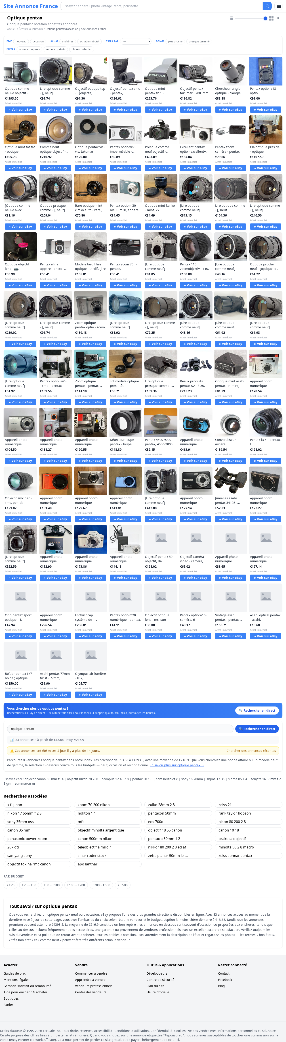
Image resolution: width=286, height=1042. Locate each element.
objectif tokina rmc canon (29, 864)
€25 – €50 (29, 885)
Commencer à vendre (91, 973)
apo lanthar (87, 864)
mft (81, 821)
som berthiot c (167, 779)
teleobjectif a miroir (94, 847)
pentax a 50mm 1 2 (164, 838)
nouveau (21, 41)
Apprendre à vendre (90, 979)
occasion (38, 41)
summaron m (25, 783)
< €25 (10, 885)
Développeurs (157, 973)
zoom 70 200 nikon (94, 804)
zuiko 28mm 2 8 (161, 804)
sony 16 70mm (192, 779)
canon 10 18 (229, 830)
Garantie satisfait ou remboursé (27, 986)
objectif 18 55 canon (165, 830)
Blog (221, 986)
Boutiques (11, 998)
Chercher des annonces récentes (251, 750)
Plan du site (155, 986)
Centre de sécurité (160, 979)
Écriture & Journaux (31, 29)
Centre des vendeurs (90, 992)
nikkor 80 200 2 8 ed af (167, 847)
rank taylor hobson (235, 813)
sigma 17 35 (215, 779)
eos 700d (155, 821)
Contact (223, 973)
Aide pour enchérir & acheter (25, 992)
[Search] (267, 6)
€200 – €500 (101, 885)
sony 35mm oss (20, 821)
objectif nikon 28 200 (82, 779)
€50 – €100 (52, 885)
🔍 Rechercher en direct (257, 729)
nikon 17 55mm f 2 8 (24, 813)
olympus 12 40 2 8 (115, 779)
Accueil (11, 29)
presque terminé (199, 41)
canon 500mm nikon (95, 838)
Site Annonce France (31, 6)
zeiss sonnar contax (235, 855)
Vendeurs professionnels (93, 986)
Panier (8, 1004)
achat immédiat (89, 41)
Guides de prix (14, 973)
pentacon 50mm (162, 813)
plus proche (175, 41)
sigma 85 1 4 (237, 779)
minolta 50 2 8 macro (236, 847)
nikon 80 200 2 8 (232, 821)
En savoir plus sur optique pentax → (177, 765)
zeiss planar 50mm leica (168, 855)
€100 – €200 (76, 885)
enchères (68, 41)
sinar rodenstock (92, 855)
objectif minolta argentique (101, 830)
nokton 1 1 (87, 813)
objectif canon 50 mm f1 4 (44, 779)
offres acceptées (29, 49)
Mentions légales (16, 979)
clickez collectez (82, 49)
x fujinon (14, 804)
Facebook (225, 979)
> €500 (123, 885)
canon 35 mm (18, 830)
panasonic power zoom (27, 838)
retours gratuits (55, 49)
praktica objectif (232, 838)
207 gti (13, 847)
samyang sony (19, 855)
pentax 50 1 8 (142, 779)
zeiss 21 (225, 804)
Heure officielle (158, 992)
